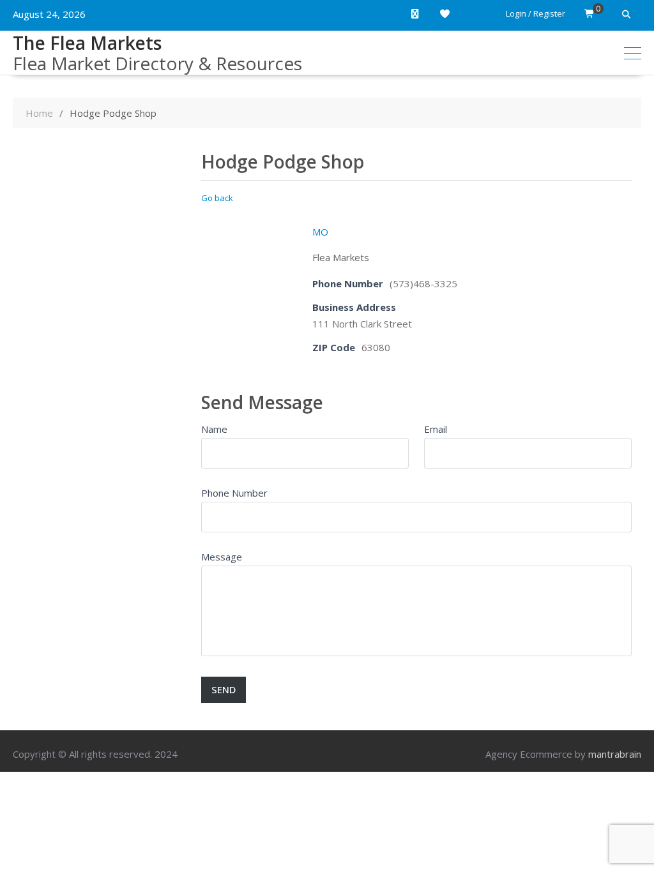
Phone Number (234, 492)
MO (320, 231)
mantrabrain (614, 754)
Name (214, 429)
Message (221, 556)
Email (435, 429)
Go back (217, 198)
